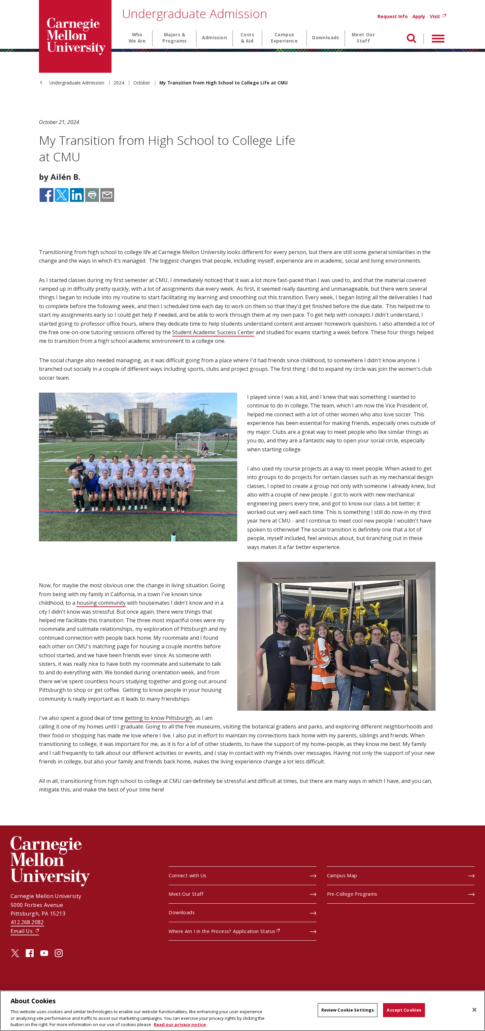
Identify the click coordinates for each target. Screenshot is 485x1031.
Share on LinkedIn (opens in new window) (77, 195)
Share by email (107, 195)
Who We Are (137, 37)
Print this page (92, 195)
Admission (214, 37)
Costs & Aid (247, 37)
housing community (101, 602)
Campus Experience (284, 37)
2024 (119, 83)
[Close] (474, 1010)
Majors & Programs (174, 37)
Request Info (392, 16)
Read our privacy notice (180, 1024)
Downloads (325, 37)
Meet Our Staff (363, 37)
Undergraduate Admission (194, 13)
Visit (438, 16)
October (142, 83)
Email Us (25, 931)
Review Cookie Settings (347, 1010)
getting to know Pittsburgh (158, 718)
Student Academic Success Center (213, 332)
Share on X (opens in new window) (62, 195)
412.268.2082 (27, 922)
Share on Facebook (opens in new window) (46, 195)
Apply (418, 16)
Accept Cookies (404, 1010)
